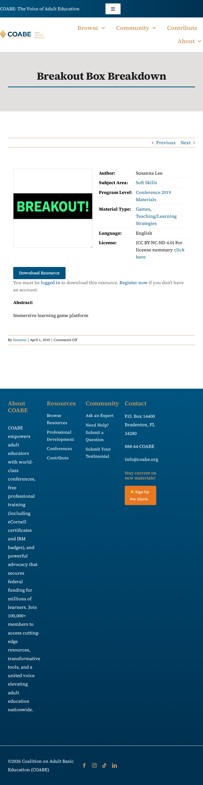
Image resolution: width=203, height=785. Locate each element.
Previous (166, 142)
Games (143, 209)
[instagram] (94, 765)
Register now (133, 282)
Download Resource (39, 273)
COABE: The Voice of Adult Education (40, 9)
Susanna (19, 340)
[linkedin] (114, 765)
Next (186, 142)
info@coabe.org (141, 459)
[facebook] (84, 765)
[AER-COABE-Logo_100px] (22, 32)
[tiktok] (104, 765)
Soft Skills (146, 182)
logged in (50, 282)
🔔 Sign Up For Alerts (139, 495)
